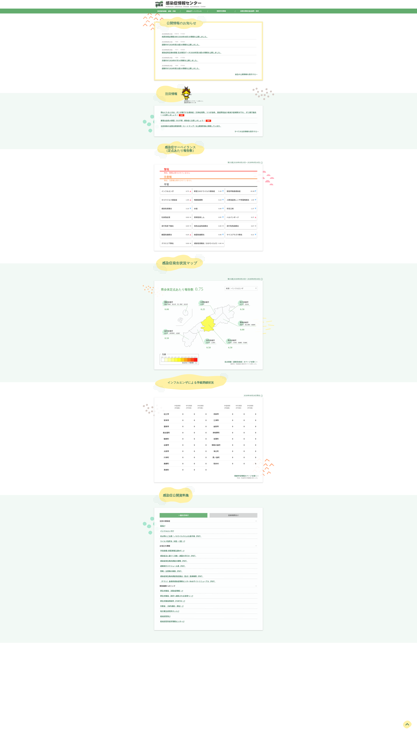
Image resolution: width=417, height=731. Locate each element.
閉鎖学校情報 (221, 11)
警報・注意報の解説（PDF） (171, 571)
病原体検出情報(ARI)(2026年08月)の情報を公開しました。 (185, 36)
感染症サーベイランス (194, 11)
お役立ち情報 (165, 546)
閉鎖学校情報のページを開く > (246, 475)
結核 (162, 526)
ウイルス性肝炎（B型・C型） (171, 541)
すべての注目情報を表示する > (246, 131)
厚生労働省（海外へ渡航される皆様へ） (175, 595)
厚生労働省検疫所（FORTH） (171, 601)
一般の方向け (183, 515)
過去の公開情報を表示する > (246, 74)
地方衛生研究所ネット (169, 611)
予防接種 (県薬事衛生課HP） (171, 550)
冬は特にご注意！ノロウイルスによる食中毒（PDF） (181, 536)
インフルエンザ (166, 531)
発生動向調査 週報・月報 (166, 11)
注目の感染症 (165, 521)
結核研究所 (164, 616)
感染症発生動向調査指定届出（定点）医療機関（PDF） (181, 576)
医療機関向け (233, 515)
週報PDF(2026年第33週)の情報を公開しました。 (181, 44)
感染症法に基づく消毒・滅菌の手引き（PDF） (178, 555)
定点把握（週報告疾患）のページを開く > (241, 361)
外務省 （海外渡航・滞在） (171, 606)
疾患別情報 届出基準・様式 (249, 11)
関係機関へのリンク (167, 586)
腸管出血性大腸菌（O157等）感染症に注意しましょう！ (183, 120)
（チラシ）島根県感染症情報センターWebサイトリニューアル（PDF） (188, 581)
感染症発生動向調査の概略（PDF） (174, 561)
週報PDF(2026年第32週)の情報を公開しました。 (181, 68)
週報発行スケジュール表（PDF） (173, 566)
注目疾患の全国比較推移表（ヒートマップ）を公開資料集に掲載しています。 (191, 126)
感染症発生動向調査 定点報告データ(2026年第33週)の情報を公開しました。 (192, 52)
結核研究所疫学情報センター (171, 621)
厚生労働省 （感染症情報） (170, 590)
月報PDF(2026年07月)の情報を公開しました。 (180, 60)
